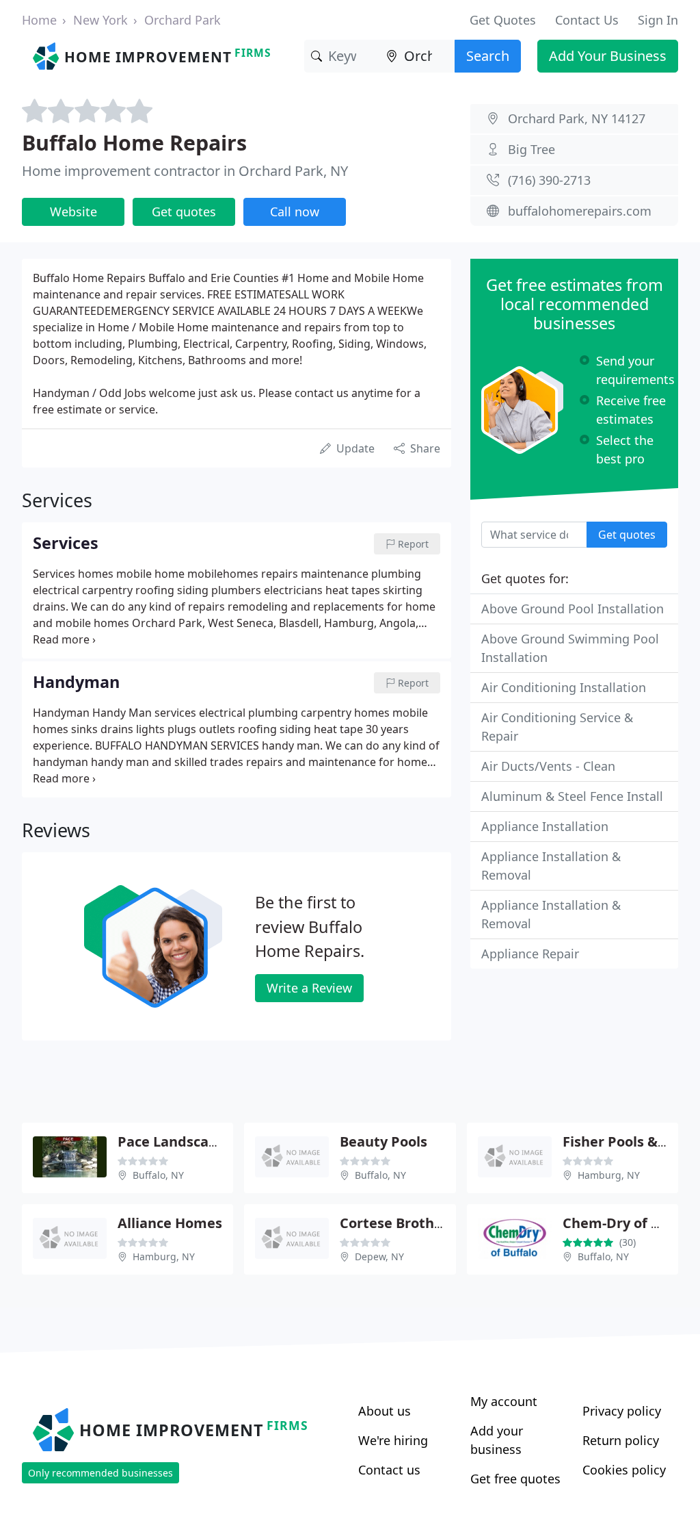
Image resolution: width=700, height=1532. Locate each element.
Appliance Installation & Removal (551, 865)
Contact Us (587, 20)
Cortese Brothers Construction (443, 1223)
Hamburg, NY (609, 1175)
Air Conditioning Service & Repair (557, 726)
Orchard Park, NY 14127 (576, 118)
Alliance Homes (170, 1223)
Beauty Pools (383, 1141)
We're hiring (393, 1440)
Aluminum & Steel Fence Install (572, 796)
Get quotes (184, 211)
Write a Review (309, 988)
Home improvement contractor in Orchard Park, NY (185, 171)
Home (39, 20)
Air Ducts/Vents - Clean (548, 766)
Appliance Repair (530, 953)
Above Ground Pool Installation (572, 608)
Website (73, 211)
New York (100, 20)
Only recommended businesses (100, 1472)
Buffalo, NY (158, 1175)
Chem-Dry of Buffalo (631, 1223)
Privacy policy (621, 1411)
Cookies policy (624, 1469)
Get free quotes (515, 1478)
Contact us (389, 1469)
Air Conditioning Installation (563, 687)
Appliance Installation (544, 826)
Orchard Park (182, 20)
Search (487, 56)
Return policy (620, 1440)
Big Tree (531, 149)
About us (384, 1411)
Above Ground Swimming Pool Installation (570, 647)
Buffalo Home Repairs (134, 142)
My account (503, 1401)
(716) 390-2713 (549, 180)
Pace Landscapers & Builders (215, 1141)
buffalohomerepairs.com (579, 211)
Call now (294, 211)
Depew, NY (379, 1256)
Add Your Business (608, 56)
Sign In (658, 20)
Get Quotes (503, 20)
